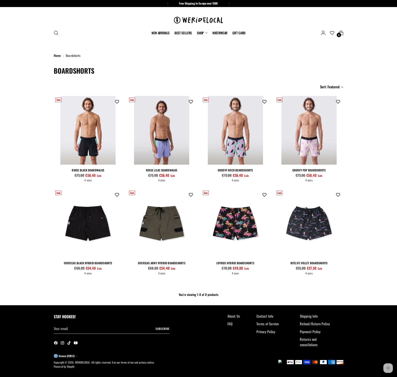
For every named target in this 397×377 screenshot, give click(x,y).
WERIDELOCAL (82, 362)
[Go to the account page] (323, 33)
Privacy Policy (265, 331)
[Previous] (167, 3)
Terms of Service (267, 323)
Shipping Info (309, 316)
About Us (233, 316)
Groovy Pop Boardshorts (309, 170)
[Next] (229, 3)
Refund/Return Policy (315, 323)
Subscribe (162, 329)
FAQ (230, 323)
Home (57, 55)
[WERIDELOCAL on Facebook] (56, 343)
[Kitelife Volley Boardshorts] (309, 223)
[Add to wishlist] (117, 101)
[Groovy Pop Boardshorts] (309, 130)
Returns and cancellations (309, 342)
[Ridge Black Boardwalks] (88, 130)
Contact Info (264, 316)
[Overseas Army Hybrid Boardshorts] (161, 223)
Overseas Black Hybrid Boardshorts (88, 263)
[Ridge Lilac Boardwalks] (161, 130)
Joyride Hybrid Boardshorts (235, 263)
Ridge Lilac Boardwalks (161, 170)
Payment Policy (310, 331)
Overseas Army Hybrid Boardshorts (161, 263)
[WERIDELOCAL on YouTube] (76, 343)
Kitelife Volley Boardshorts (309, 263)
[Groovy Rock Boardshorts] (235, 130)
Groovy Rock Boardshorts (235, 170)
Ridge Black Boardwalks (88, 170)
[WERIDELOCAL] (198, 18)
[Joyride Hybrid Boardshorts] (235, 223)
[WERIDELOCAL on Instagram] (62, 343)
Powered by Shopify (64, 366)
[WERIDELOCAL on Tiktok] (69, 343)
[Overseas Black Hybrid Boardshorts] (88, 223)
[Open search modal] (56, 33)
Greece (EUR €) (67, 356)
